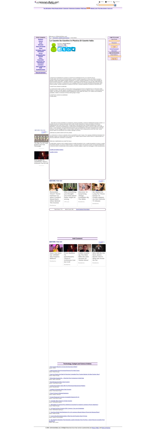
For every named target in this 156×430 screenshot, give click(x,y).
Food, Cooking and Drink (40, 67)
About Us (109, 1)
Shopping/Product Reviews (40, 55)
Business (40, 39)
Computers (41, 64)
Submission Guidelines (74, 8)
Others (40, 58)
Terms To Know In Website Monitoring (59, 393)
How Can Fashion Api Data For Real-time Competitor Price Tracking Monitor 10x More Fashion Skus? (75, 374)
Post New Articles (102, 8)
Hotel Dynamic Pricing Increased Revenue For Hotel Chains (65, 370)
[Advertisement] (78, 22)
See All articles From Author (83, 209)
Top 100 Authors (47, 8)
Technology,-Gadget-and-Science (61, 37)
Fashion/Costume (40, 69)
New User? (114, 50)
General (41, 41)
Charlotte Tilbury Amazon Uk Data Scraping (61, 401)
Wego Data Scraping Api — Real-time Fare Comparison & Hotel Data (67, 378)
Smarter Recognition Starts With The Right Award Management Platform (67, 385)
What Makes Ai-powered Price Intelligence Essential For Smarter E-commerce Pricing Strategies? (74, 404)
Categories (65, 8)
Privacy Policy (95, 427)
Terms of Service (106, 427)
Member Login (94, 8)
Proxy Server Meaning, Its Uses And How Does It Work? (63, 366)
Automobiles (40, 60)
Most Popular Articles (57, 8)
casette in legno (54, 152)
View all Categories (41, 72)
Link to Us (110, 8)
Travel (40, 48)
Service (41, 53)
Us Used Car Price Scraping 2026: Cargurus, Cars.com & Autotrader (67, 408)
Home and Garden (40, 46)
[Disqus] (77, 291)
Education (40, 44)
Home (101, 1)
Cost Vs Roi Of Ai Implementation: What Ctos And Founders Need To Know (69, 416)
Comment (60, 46)
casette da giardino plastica (56, 149)
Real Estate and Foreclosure (41, 62)
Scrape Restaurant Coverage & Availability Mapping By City (64, 397)
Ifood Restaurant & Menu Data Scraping (60, 382)
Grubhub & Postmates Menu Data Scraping (60, 389)
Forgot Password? (114, 49)
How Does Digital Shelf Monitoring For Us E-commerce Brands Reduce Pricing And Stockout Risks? (75, 412)
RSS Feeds (84, 8)
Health (40, 43)
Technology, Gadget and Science (41, 51)
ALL (50, 37)
